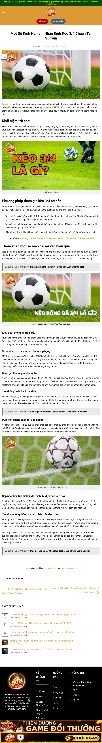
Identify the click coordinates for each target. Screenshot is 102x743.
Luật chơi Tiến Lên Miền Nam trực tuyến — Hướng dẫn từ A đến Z (40, 623)
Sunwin (8, 694)
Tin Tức (51, 30)
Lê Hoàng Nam (64, 46)
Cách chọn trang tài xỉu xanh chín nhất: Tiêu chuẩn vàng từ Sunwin (41, 649)
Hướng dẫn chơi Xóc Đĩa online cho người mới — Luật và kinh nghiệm (42, 632)
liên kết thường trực (68, 568)
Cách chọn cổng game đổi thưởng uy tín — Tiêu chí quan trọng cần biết (43, 614)
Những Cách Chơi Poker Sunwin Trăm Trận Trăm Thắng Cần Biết (57, 238)
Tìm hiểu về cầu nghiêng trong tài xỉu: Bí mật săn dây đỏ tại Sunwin (41, 641)
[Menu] (3, 11)
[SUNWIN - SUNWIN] (51, 12)
